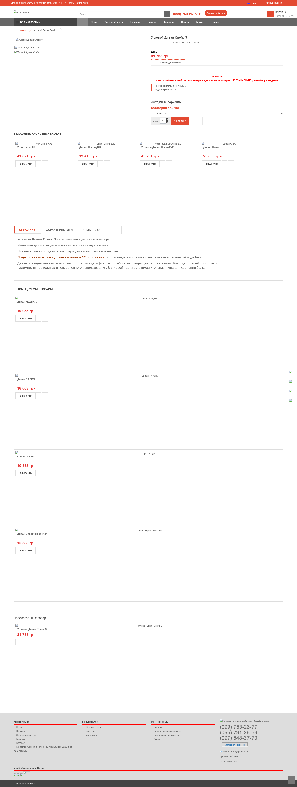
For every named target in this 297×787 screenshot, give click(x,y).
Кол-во (156, 121)
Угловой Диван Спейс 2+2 (157, 147)
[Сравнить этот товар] (206, 121)
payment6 (280, 783)
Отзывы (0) (91, 230)
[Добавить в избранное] (197, 121)
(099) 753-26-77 (238, 726)
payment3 (261, 783)
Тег (113, 230)
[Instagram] (26, 774)
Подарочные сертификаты (167, 731)
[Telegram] (18, 774)
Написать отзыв (190, 42)
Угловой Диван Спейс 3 (32, 629)
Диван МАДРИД (27, 302)
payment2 (255, 783)
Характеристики (59, 230)
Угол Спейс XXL (27, 147)
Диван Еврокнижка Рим (32, 534)
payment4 (268, 783)
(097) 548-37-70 (238, 737)
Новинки (20, 731)
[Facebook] (21, 774)
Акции (157, 738)
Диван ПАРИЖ (26, 379)
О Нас (19, 727)
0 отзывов (175, 42)
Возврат (20, 742)
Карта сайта (91, 734)
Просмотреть (148, 623)
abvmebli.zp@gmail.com (235, 751)
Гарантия (20, 738)
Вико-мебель (179, 85)
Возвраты (90, 731)
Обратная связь (93, 727)
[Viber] (15, 774)
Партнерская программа (166, 734)
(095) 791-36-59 (238, 732)
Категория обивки (165, 108)
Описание (27, 230)
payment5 (274, 783)
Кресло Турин (25, 456)
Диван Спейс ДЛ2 (90, 147)
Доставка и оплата (26, 734)
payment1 (248, 783)
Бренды (158, 727)
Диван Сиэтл (211, 147)
